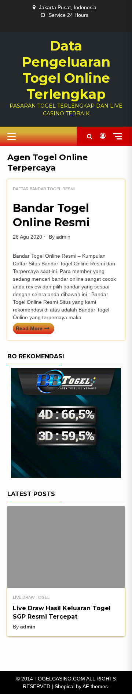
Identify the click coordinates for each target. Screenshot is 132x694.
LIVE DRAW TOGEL (31, 597)
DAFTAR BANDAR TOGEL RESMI (44, 189)
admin (63, 237)
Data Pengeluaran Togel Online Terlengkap (66, 70)
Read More (29, 328)
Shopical (64, 686)
